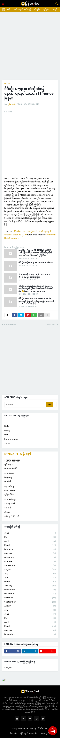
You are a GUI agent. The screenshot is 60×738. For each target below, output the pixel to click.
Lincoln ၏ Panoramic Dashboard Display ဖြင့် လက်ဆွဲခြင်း (35, 275)
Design (7, 430)
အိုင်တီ (7, 512)
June (30, 532)
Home (7, 83)
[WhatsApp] (34, 315)
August (30, 569)
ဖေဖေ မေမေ (9, 490)
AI (5, 421)
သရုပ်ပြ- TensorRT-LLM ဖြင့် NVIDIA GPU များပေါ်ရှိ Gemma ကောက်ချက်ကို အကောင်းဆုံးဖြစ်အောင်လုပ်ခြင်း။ (35, 253)
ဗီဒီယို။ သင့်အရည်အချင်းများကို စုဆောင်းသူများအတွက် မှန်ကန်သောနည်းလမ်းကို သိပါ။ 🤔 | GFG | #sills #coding (35, 289)
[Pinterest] (28, 315)
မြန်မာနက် (6, 9)
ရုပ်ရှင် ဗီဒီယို (9, 494)
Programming (11, 439)
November (30, 557)
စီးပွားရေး (8, 477)
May (30, 537)
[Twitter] (21, 315)
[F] (4, 680)
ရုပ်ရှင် (45, 9)
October (30, 561)
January (30, 553)
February (30, 549)
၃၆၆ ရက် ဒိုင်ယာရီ (11, 516)
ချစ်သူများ (8, 464)
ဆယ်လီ (7, 481)
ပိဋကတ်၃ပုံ (9, 486)
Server (7, 443)
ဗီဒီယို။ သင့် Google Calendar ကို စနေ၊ (35, 262)
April (30, 541)
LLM (6, 434)
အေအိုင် (7, 507)
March (30, 545)
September (30, 565)
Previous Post (10, 324)
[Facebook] (14, 315)
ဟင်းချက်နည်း (10, 499)
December (30, 589)
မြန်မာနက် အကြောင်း (28, 733)
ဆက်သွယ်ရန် (46, 733)
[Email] (41, 315)
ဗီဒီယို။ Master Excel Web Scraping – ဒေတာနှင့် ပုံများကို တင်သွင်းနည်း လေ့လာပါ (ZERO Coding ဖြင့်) (36, 301)
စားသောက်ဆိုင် (10, 468)
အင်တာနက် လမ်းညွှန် (22, 9)
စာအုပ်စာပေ (9, 473)
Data (6, 426)
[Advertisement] (30, 46)
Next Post (51, 324)
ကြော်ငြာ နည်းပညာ (12, 460)
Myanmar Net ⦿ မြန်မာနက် (17, 453)
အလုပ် (54, 9)
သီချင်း (37, 9)
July (30, 573)
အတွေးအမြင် (9, 503)
